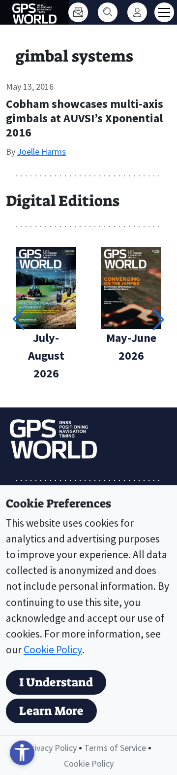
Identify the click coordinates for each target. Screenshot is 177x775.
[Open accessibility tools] (22, 753)
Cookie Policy (53, 649)
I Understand (56, 682)
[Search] (108, 12)
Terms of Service (115, 747)
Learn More (51, 711)
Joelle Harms (41, 151)
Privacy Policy (51, 747)
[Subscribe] (78, 12)
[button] (158, 319)
